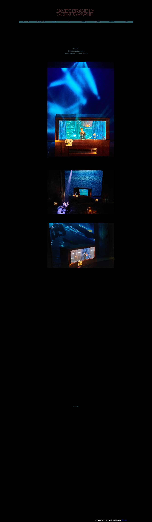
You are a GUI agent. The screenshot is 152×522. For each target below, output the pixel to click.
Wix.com (124, 520)
